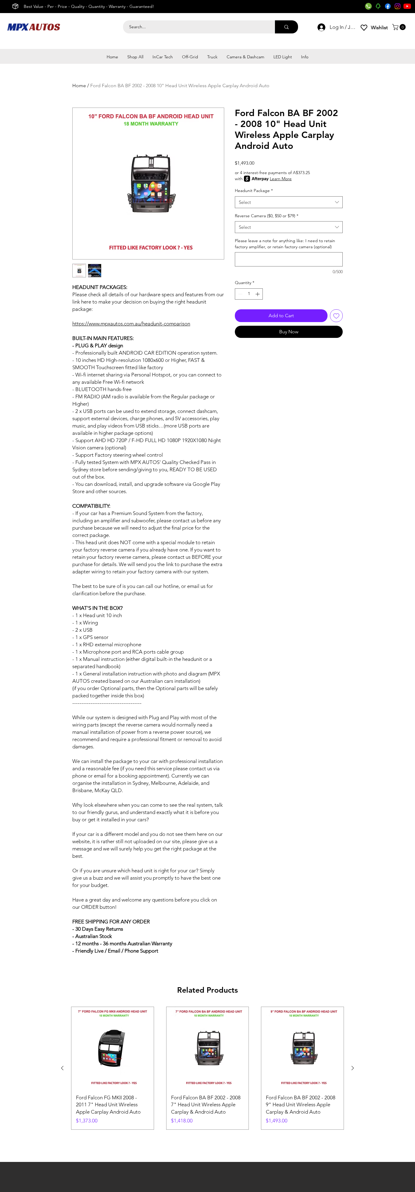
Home (79, 85)
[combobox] (289, 202)
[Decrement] (239, 294)
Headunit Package (254, 190)
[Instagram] (397, 6)
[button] (399, 27)
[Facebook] (388, 6)
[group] (207, 1068)
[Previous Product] (62, 1068)
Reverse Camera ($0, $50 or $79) (266, 215)
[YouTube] (407, 6)
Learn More (281, 178)
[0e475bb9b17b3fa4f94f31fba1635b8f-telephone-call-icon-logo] (368, 6)
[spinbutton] (248, 294)
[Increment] (258, 294)
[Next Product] (352, 1068)
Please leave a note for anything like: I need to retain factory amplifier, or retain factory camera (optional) (285, 243)
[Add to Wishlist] (336, 315)
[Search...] (286, 26)
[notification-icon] (378, 6)
